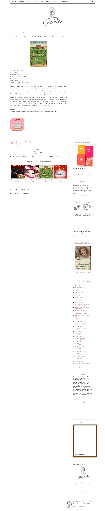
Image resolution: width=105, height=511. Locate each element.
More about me (83, 195)
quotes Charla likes (78, 229)
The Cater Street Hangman (81, 328)
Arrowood (77, 289)
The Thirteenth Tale (79, 361)
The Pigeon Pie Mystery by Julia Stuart (46, 180)
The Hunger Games (79, 339)
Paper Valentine (78, 319)
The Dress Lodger (79, 331)
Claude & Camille (78, 297)
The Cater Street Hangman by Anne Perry (17, 180)
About (21, 1)
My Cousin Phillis (78, 318)
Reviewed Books (44, 1)
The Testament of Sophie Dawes (82, 359)
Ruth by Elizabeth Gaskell (80, 321)
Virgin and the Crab (79, 367)
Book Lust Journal (79, 292)
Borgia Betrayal (78, 294)
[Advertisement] (78, 57)
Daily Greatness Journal (80, 299)
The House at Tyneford (80, 338)
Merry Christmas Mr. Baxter (81, 313)
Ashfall (76, 290)
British (14, 156)
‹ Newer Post (17, 492)
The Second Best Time (80, 355)
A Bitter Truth (77, 285)
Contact (31, 1)
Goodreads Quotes (87, 235)
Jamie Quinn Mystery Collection (82, 305)
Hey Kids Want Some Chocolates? (82, 304)
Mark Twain (87, 233)
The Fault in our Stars (79, 336)
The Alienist (77, 324)
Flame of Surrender (79, 302)
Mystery (13, 158)
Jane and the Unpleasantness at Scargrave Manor (82, 308)
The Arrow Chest (78, 326)
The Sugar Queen (79, 358)
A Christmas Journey (79, 287)
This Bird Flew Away (79, 366)
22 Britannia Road (79, 284)
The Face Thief (78, 333)
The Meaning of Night (79, 346)
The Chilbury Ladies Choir (80, 329)
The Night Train (78, 348)
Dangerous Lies (78, 300)
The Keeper (77, 343)
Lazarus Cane (78, 312)
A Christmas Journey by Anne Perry (60, 180)
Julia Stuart (29, 156)
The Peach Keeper (79, 350)
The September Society (80, 356)
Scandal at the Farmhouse (80, 323)
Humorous (21, 156)
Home (14, 1)
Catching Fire (78, 295)
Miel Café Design (79, 506)
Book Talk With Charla (83, 501)
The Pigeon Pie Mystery (80, 351)
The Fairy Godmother (79, 334)
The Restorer (77, 353)
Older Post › (88, 492)
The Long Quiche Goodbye (81, 344)
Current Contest (61, 1)
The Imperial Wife (78, 341)
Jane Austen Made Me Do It (81, 310)
